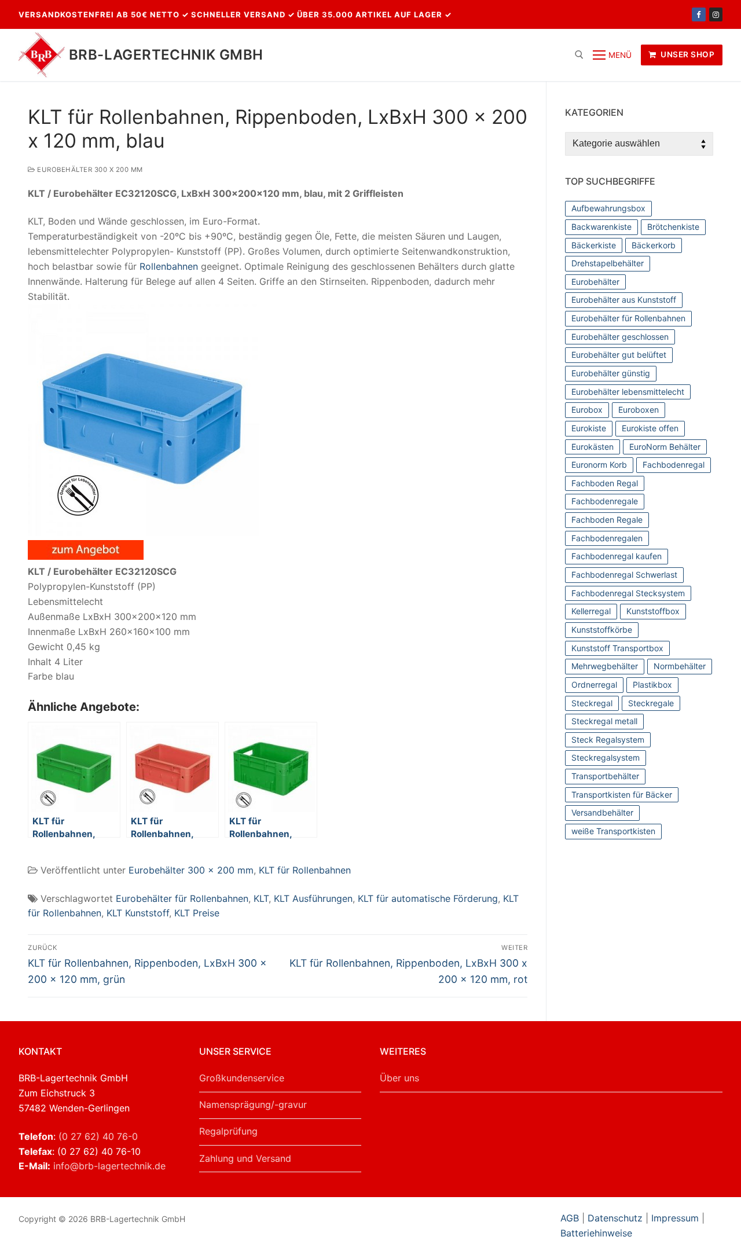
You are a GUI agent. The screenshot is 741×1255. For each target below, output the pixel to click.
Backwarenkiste (601, 227)
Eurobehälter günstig (610, 373)
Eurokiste (588, 428)
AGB (571, 1218)
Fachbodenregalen (607, 538)
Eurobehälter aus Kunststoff (623, 299)
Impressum (675, 1218)
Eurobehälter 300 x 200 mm (89, 170)
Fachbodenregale (604, 501)
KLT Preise (196, 913)
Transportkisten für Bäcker (621, 794)
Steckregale (651, 703)
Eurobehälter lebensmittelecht (627, 392)
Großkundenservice (241, 1078)
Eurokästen (592, 447)
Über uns (399, 1078)
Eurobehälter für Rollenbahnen (182, 898)
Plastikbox (652, 684)
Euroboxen (638, 409)
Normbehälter (680, 666)
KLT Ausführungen (313, 898)
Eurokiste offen (650, 428)
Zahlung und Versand (245, 1158)
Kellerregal (591, 611)
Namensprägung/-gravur (253, 1104)
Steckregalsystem (605, 757)
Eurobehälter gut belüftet (618, 354)
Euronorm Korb (599, 464)
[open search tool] (579, 54)
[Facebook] (698, 14)
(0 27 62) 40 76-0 (98, 1136)
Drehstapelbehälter (607, 263)
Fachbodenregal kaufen (616, 556)
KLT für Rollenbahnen (305, 870)
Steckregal (591, 703)
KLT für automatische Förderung (428, 898)
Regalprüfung (228, 1131)
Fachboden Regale (607, 519)
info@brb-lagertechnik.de (109, 1166)
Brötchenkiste (673, 227)
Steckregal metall (604, 721)
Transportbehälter (605, 776)
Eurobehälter (595, 282)
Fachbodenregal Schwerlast (624, 574)
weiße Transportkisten (613, 831)
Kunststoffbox (653, 611)
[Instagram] (715, 14)
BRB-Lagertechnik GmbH (166, 54)
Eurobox (587, 409)
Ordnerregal (594, 684)
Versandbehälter (602, 812)
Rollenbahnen (169, 266)
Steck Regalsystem (607, 739)
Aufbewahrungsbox (608, 208)
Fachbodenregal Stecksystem (628, 593)
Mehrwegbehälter (604, 666)
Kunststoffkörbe (601, 629)
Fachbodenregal (674, 464)
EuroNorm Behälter (664, 447)
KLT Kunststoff (138, 913)
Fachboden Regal (604, 483)
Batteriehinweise (596, 1233)
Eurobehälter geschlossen (620, 337)
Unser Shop (687, 54)
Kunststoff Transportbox (617, 648)
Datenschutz (615, 1218)
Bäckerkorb (654, 245)
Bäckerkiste (593, 245)
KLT (261, 898)
